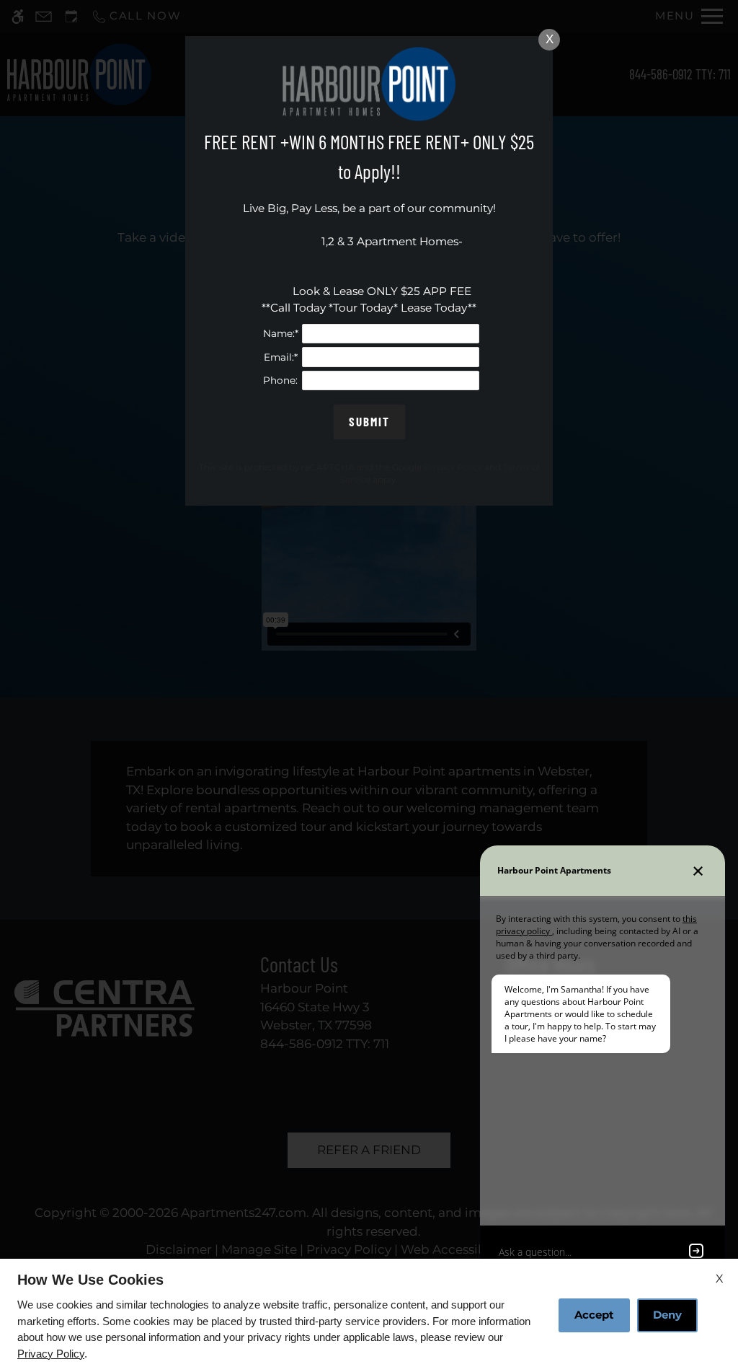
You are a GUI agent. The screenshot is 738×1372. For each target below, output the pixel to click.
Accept (594, 1315)
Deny (667, 1315)
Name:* (280, 333)
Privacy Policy (50, 1353)
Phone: (280, 380)
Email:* (281, 357)
